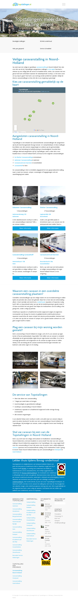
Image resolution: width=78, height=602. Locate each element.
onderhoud (41, 302)
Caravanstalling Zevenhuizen (17, 551)
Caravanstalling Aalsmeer (17, 505)
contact (15, 447)
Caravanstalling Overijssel (17, 577)
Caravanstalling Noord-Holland (17, 571)
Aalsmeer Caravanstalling (23, 160)
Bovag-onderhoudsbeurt (29, 473)
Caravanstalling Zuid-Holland (17, 582)
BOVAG (24, 468)
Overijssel (58, 450)
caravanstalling (42, 67)
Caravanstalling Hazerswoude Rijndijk (17, 522)
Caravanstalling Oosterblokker (17, 546)
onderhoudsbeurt (18, 482)
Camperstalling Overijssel (31, 524)
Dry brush (15, 593)
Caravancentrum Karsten (23, 163)
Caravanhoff (19, 165)
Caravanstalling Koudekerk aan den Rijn (17, 539)
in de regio (51, 69)
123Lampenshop (46, 571)
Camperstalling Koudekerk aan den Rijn (31, 512)
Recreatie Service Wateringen (18, 556)
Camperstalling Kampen (31, 506)
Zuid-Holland (17, 452)
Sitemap (51, 595)
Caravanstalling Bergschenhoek (17, 515)
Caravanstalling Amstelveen (17, 510)
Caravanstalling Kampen (17, 533)
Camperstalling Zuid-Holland (31, 535)
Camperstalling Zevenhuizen (31, 529)
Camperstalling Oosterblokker (31, 519)
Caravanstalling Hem (17, 528)
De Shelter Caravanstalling (23, 157)
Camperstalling (31, 502)
